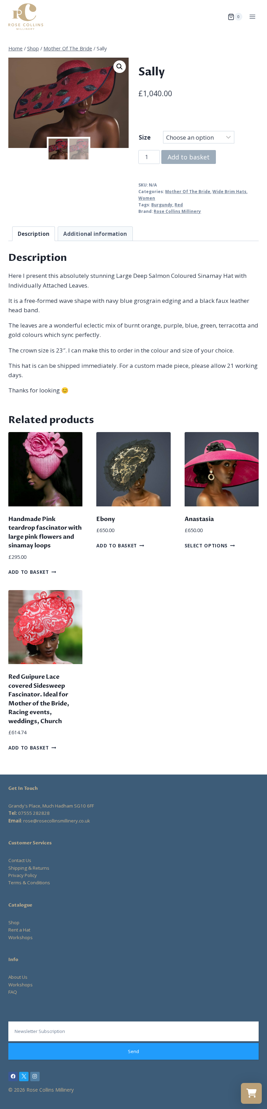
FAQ (12, 992)
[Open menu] (252, 16)
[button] (119, 66)
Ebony (105, 519)
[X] (24, 1076)
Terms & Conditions (29, 882)
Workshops (20, 937)
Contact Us (19, 860)
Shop (13, 922)
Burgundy (161, 204)
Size (145, 137)
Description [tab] (33, 233)
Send (133, 1051)
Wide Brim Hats (229, 191)
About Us (17, 977)
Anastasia (199, 519)
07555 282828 (34, 813)
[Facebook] (13, 1076)
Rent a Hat (19, 930)
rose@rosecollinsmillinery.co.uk (56, 821)
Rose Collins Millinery (177, 211)
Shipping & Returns (28, 868)
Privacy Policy (22, 875)
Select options (206, 545)
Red (179, 204)
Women (146, 198)
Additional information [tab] (95, 233)
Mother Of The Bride (187, 191)
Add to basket (189, 157)
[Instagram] (35, 1076)
